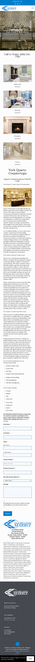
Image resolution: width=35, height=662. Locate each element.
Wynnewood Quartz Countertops (21, 576)
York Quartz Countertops (10, 578)
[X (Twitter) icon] (17, 4)
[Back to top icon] (18, 644)
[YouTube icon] (20, 4)
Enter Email (6, 445)
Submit (7, 513)
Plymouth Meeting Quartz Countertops (14, 552)
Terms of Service (20, 651)
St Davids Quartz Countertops (12, 562)
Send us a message (9, 620)
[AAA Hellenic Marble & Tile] (9, 8)
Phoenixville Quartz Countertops (20, 550)
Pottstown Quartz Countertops (12, 553)
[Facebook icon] (15, 4)
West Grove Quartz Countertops (20, 571)
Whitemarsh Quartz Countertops (13, 572)
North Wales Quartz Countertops (13, 543)
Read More (11, 659)
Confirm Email (7, 452)
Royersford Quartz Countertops (12, 557)
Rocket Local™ (9, 651)
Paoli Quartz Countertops (18, 546)
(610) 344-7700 (18, 1)
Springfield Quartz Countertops (20, 560)
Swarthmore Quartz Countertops (21, 564)
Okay (30, 659)
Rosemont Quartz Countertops (20, 555)
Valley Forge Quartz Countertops (12, 565)
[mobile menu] (32, 8)
